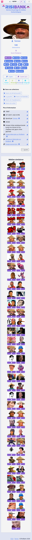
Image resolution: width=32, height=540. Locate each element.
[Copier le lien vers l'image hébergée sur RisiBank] (27, 134)
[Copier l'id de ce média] (27, 111)
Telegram (26, 83)
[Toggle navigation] (29, 1)
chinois (14, 64)
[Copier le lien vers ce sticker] (11, 169)
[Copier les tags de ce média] (27, 125)
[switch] (10, 1)
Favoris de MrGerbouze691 (13, 93)
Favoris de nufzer (10, 103)
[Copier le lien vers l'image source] (27, 144)
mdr (17, 68)
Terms (17, 539)
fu (21, 64)
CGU (11, 539)
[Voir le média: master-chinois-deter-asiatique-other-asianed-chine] (20, 516)
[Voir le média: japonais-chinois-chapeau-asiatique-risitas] (20, 488)
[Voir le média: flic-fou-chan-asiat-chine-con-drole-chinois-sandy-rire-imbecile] (11, 368)
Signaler (25, 149)
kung (25, 61)
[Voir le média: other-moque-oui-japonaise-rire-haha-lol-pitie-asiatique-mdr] (11, 405)
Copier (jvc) (23, 77)
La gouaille (8, 96)
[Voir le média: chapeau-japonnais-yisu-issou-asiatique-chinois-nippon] (11, 516)
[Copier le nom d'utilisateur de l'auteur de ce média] (27, 118)
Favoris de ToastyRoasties (12, 100)
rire (7, 64)
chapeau (10, 68)
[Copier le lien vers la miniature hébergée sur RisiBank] (27, 139)
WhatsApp (13, 83)
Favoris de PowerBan (22, 96)
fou (27, 64)
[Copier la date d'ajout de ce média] (27, 115)
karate (18, 61)
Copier (10, 77)
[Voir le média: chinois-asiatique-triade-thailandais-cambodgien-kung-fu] (11, 497)
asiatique (9, 61)
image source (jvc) (12, 144)
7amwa (17, 41)
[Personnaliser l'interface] (21, 1)
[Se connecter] (24, 1)
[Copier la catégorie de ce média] (27, 122)
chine (12, 71)
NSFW (14, 1)
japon (24, 68)
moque (17, 58)
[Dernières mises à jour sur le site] (18, 1)
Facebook (20, 83)
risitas (25, 58)
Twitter (6, 83)
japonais (20, 71)
